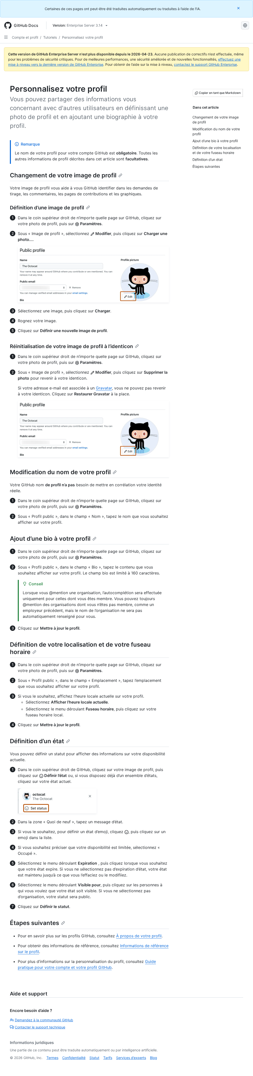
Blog (153, 1058)
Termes (52, 1058)
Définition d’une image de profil (47, 208)
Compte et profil (25, 37)
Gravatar (104, 388)
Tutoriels (50, 37)
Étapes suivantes (34, 922)
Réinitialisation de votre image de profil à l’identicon (71, 346)
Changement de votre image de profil (63, 175)
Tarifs (107, 1058)
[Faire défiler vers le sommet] (242, 1065)
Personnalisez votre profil (82, 37)
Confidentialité (73, 1058)
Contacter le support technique (40, 1027)
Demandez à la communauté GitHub (44, 1020)
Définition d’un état (37, 741)
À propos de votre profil (139, 935)
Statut (94, 1058)
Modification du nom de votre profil (60, 472)
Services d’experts (131, 1058)
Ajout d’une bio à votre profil (50, 538)
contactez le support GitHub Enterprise (205, 64)
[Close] (239, 8)
